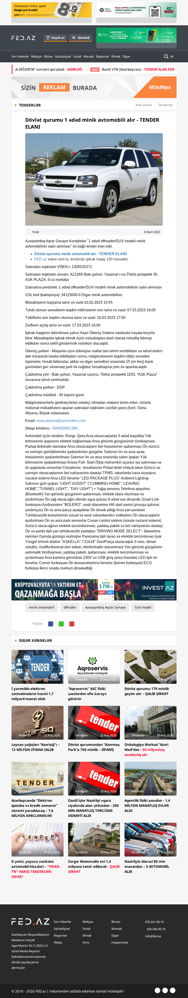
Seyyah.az (58, 38)
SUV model (143, 607)
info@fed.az (153, 936)
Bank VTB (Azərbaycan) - (107, 69)
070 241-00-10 (154, 922)
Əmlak (115, 56)
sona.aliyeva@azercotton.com (61, 421)
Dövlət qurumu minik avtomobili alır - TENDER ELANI (80, 254)
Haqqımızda (119, 942)
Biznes (48, 56)
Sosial (77, 56)
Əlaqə (58, 942)
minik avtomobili (41, 607)
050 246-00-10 (155, 929)
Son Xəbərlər (20, 56)
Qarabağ (83, 38)
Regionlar (102, 56)
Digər (126, 56)
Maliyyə (36, 56)
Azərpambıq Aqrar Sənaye (105, 607)
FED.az (40, 259)
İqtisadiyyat (63, 56)
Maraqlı (88, 56)
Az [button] (172, 56)
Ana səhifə (143, 105)
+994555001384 (64, 428)
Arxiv (86, 942)
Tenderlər (165, 105)
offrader (70, 607)
